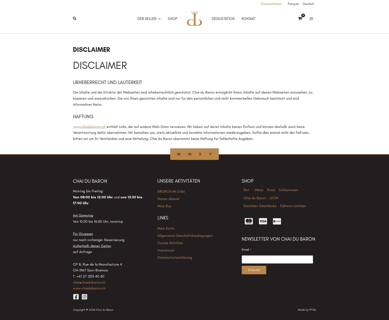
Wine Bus (164, 206)
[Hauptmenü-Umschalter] (311, 18)
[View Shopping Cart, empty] (300, 18)
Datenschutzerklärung (174, 257)
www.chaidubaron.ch (89, 126)
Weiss (259, 190)
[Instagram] (84, 297)
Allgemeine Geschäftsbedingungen (185, 235)
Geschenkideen (271, 4)
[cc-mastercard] (249, 221)
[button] (75, 18)
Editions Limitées (293, 206)
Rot (246, 190)
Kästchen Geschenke (260, 206)
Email (246, 250)
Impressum (165, 250)
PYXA (312, 309)
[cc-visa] (263, 221)
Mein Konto (166, 228)
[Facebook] (76, 297)
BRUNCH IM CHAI (171, 191)
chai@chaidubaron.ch (89, 282)
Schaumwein (288, 190)
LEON (273, 198)
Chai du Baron (255, 198)
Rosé (271, 190)
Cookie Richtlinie (170, 243)
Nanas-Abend (168, 199)
